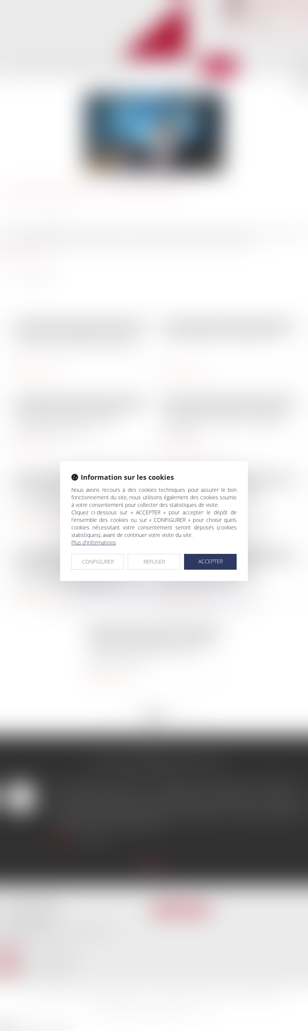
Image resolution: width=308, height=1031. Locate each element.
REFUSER (154, 561)
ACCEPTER (210, 561)
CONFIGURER (98, 561)
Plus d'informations (93, 542)
